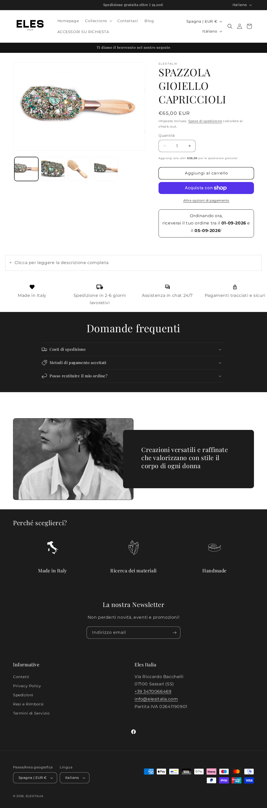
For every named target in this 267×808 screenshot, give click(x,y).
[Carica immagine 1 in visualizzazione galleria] (26, 169)
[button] (98, 20)
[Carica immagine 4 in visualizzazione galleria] (106, 169)
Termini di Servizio (31, 713)
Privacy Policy (27, 686)
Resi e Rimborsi (28, 704)
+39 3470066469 (153, 691)
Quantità (167, 135)
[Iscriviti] (174, 633)
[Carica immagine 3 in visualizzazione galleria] (79, 169)
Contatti (21, 676)
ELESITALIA (35, 796)
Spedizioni (23, 695)
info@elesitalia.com (156, 699)
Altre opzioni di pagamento (206, 200)
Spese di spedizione (205, 121)
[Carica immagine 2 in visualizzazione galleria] (53, 169)
